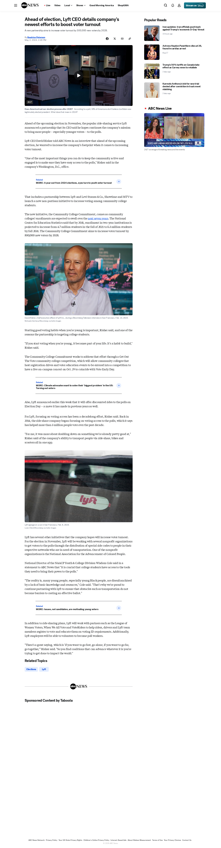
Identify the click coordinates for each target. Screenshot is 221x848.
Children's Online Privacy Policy (96, 840)
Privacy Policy (51, 840)
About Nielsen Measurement (139, 840)
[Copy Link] (130, 39)
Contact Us (186, 840)
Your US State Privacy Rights (70, 840)
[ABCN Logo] (30, 5)
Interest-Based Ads (118, 840)
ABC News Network (36, 840)
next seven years (98, 218)
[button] (15, 5)
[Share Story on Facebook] (107, 39)
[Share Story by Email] (122, 39)
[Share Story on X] (115, 39)
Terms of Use (157, 840)
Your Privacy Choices (172, 840)
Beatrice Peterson (36, 37)
